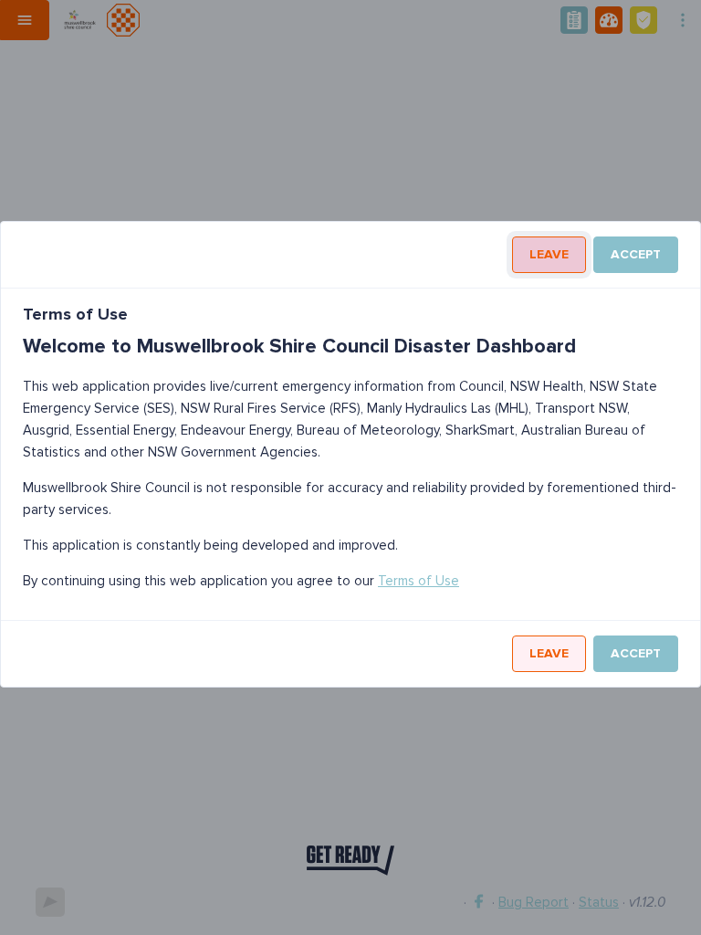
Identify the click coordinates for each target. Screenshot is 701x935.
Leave (549, 254)
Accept (636, 254)
